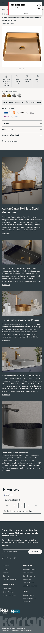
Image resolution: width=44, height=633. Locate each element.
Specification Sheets (30, 586)
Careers (6, 576)
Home (3, 9)
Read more (6, 471)
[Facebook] (3, 558)
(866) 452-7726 (28, 595)
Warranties (27, 579)
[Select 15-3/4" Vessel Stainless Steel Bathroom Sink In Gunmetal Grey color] (14, 95)
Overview (5, 123)
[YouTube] (15, 558)
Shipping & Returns (9, 579)
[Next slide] (40, 69)
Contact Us (27, 602)
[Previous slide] (4, 69)
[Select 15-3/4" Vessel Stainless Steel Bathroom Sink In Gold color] (9, 95)
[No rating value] (7, 14)
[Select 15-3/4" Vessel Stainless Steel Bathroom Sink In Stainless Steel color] (19, 95)
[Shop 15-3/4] (6, 112)
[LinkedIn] (11, 558)
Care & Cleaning (29, 576)
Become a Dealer (9, 595)
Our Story (6, 569)
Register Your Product (11, 141)
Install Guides (28, 573)
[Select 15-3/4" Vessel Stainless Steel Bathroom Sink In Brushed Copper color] (4, 95)
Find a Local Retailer (34, 102)
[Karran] (22, 3)
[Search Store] (41, 3)
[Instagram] (7, 558)
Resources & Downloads (11, 135)
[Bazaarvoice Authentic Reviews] (8, 495)
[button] (3, 3)
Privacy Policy (6, 630)
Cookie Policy (15, 630)
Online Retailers (8, 592)
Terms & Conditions (25, 630)
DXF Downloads (28, 582)
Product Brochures (29, 569)
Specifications (7, 129)
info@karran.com (29, 598)
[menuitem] (41, 3)
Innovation (6, 573)
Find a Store (7, 589)
